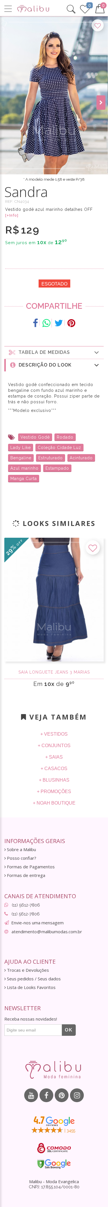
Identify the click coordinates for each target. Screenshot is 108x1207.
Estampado (57, 468)
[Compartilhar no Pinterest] (71, 323)
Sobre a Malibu (21, 849)
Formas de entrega (25, 875)
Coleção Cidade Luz (59, 447)
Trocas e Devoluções (27, 970)
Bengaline (20, 458)
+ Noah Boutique (54, 803)
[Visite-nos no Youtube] (31, 1095)
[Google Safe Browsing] (54, 1164)
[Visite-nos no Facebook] (46, 1095)
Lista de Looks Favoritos (31, 987)
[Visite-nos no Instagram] (77, 1095)
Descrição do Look (43, 365)
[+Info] (11, 215)
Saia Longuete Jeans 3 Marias (54, 672)
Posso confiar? (21, 858)
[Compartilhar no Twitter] (59, 323)
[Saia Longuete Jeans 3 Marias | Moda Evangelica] (54, 600)
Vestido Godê (35, 437)
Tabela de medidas (43, 352)
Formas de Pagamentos (30, 866)
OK (69, 1029)
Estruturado (50, 458)
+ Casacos (54, 768)
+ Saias (54, 757)
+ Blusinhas (54, 780)
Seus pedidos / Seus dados (33, 979)
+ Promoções (54, 791)
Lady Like (20, 447)
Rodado (65, 437)
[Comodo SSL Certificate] (54, 1148)
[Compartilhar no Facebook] (35, 323)
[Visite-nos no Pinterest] (62, 1095)
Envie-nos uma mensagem (37, 922)
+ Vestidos (54, 734)
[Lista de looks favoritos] (85, 8)
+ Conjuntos (54, 745)
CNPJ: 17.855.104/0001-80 (54, 1186)
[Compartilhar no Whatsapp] (46, 323)
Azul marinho (24, 468)
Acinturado (81, 458)
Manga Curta (23, 478)
